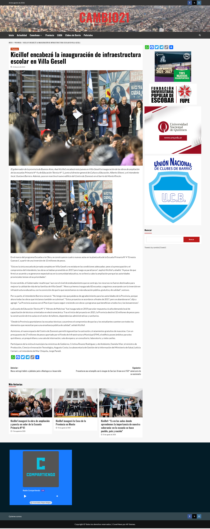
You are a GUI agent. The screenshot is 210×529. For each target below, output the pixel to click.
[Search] (199, 35)
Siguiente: (108, 370)
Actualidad (22, 35)
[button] (25, 496)
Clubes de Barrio (73, 35)
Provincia (49, 35)
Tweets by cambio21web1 (155, 247)
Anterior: (36, 369)
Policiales (88, 35)
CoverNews (117, 524)
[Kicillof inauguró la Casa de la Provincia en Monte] (75, 402)
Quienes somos (15, 516)
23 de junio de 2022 (19, 67)
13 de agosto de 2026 (64, 428)
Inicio (11, 35)
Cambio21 (104, 17)
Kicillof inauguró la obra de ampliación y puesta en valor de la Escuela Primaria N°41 (30, 424)
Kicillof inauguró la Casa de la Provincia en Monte (71, 422)
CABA (59, 35)
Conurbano (35, 35)
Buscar (148, 230)
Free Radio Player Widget (42, 503)
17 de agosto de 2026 (19, 431)
